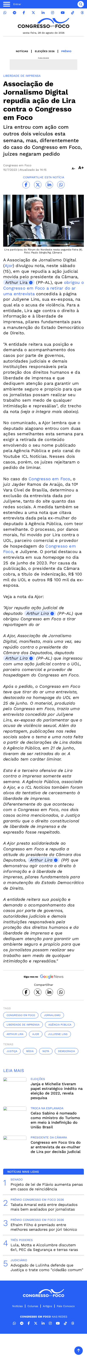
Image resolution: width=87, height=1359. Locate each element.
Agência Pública (59, 1024)
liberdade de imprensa (23, 1024)
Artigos (47, 1306)
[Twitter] (33, 13)
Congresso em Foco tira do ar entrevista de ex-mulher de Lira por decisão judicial (56, 1147)
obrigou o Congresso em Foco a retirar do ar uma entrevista (43, 288)
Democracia (66, 1051)
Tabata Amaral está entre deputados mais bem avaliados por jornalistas (44, 1206)
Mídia (30, 1051)
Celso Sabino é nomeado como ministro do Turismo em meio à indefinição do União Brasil (55, 1120)
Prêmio (66, 51)
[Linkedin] (43, 13)
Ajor (9, 265)
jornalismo (52, 1015)
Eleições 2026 (44, 51)
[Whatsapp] (4, 13)
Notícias (22, 51)
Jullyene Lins (58, 1034)
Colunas (32, 1306)
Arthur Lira (16, 282)
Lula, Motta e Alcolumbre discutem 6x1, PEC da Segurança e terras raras (44, 1247)
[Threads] (82, 13)
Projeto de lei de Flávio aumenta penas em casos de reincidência (47, 1186)
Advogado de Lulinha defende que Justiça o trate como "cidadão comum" (47, 1267)
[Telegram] (14, 13)
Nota (45, 1051)
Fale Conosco (66, 1306)
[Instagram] (52, 13)
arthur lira (15, 1034)
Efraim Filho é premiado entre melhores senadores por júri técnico (44, 1227)
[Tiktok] (72, 13)
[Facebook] (24, 13)
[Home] (43, 23)
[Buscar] (80, 4)
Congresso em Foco (48, 478)
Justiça (12, 1051)
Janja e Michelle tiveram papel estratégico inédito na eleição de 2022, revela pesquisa (57, 1091)
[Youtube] (63, 13)
